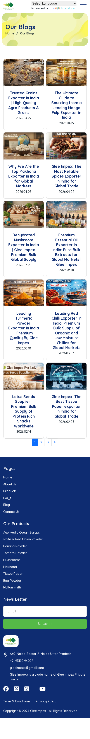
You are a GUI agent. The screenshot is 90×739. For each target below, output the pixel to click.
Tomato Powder (15, 553)
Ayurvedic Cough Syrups (21, 532)
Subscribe (45, 624)
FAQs (7, 498)
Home (9, 33)
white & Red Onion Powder (23, 539)
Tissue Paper (13, 574)
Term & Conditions (16, 701)
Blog (6, 505)
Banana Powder (15, 546)
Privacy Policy (46, 701)
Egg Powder (12, 581)
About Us (10, 484)
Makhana (10, 567)
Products (10, 491)
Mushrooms (11, 560)
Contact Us (11, 512)
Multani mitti (12, 587)
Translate (68, 8)
